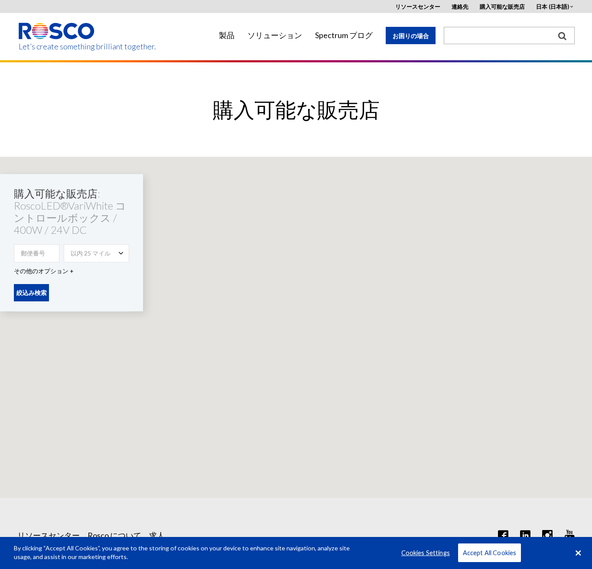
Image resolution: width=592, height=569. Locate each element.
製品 (226, 35)
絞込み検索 (31, 292)
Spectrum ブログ (344, 35)
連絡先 (460, 6)
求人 (157, 535)
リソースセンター (417, 6)
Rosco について (114, 535)
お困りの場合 (411, 35)
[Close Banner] (578, 553)
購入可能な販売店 (502, 6)
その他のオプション (41, 271)
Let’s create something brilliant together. (57, 46)
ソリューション (274, 35)
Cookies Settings (425, 552)
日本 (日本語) (552, 6)
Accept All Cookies (490, 552)
